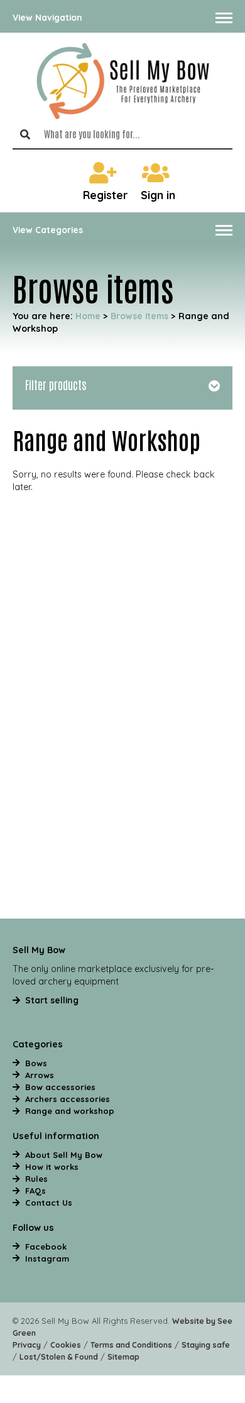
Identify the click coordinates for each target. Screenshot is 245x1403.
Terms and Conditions (131, 1345)
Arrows (39, 1075)
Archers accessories (67, 1099)
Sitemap (123, 1357)
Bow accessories (60, 1087)
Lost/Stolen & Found (58, 1357)
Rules (36, 1179)
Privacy (27, 1345)
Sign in (158, 195)
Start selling (52, 1000)
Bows (36, 1063)
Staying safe (206, 1345)
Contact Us (48, 1203)
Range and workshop (69, 1111)
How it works (52, 1167)
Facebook (46, 1247)
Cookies (65, 1345)
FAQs (35, 1191)
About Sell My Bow (63, 1155)
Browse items (139, 315)
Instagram (47, 1258)
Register (105, 195)
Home (88, 315)
